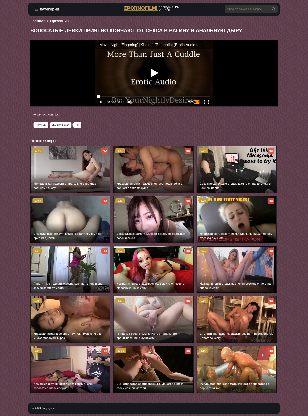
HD (77, 125)
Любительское (60, 125)
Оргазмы (41, 125)
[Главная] (154, 9)
